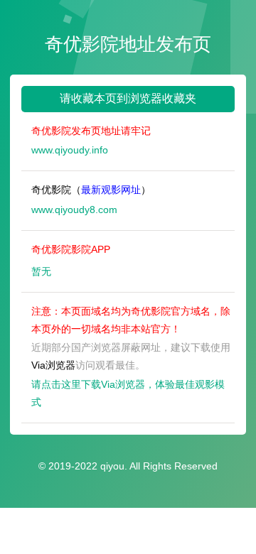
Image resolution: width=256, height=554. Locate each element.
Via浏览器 (53, 365)
